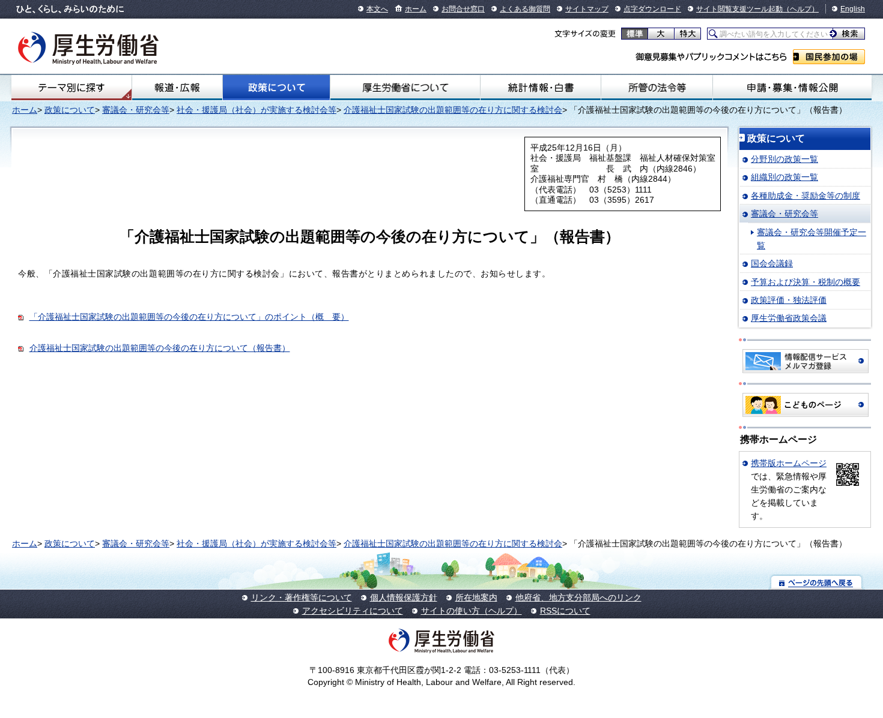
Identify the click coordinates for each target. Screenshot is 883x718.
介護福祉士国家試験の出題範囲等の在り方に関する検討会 (453, 110)
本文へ (377, 9)
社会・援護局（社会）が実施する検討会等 (256, 110)
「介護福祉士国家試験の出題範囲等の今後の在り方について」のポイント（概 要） (189, 317)
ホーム (415, 9)
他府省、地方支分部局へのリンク (578, 597)
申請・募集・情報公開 (792, 87)
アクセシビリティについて (352, 610)
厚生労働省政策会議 (789, 318)
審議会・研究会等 (135, 110)
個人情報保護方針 (403, 597)
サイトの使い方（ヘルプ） (471, 610)
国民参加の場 (829, 56)
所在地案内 (476, 597)
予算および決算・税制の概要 (805, 282)
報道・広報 (177, 87)
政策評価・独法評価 (789, 300)
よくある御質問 (525, 9)
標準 (635, 33)
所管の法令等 (656, 87)
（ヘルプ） (801, 9)
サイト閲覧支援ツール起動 (739, 9)
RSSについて (565, 610)
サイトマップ (586, 9)
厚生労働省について (405, 87)
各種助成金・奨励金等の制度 (805, 195)
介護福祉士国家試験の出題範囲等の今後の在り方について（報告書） (159, 348)
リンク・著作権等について (301, 597)
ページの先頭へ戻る (816, 582)
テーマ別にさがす (71, 87)
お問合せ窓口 (463, 9)
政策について (276, 87)
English (852, 9)
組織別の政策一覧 (784, 177)
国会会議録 (772, 263)
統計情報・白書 (540, 87)
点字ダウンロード (652, 9)
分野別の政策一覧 (784, 159)
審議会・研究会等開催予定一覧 (811, 238)
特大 (687, 33)
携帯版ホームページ (789, 463)
